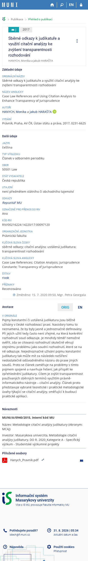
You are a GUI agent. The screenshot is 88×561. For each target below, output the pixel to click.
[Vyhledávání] (62, 5)
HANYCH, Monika (14, 112)
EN (71, 4)
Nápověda (16, 547)
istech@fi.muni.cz (20, 534)
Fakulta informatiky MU (56, 504)
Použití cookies (64, 547)
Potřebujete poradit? (24, 530)
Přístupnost (60, 551)
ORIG (65, 307)
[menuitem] (76, 41)
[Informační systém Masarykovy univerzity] (10, 5)
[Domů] (52, 5)
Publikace (17, 19)
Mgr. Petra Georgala (71, 295)
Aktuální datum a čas (66, 534)
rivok (5, 278)
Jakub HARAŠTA (41, 112)
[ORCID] (54, 112)
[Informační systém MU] (4, 19)
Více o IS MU (23, 504)
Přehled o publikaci (40, 19)
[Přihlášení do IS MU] (81, 5)
